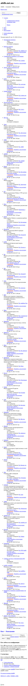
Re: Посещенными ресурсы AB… (15, 453)
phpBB (12, 669)
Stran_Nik (9, 87)
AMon (5, 501)
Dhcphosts (6, 229)
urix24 (8, 237)
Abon (5, 124)
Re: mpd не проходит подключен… (15, 584)
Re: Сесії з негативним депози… (15, 110)
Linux (5, 78)
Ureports (6, 484)
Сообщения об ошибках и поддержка (13, 56)
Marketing (6, 321)
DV (5, 191)
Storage (5, 459)
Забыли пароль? (14, 636)
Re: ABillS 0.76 (23, 50)
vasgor (8, 539)
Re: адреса (21, 327)
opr (1, 659)
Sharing (6, 426)
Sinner (8, 162)
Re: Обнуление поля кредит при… (17, 72)
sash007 (9, 317)
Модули (6, 117)
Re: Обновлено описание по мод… (17, 509)
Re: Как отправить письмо (15, 338)
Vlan (5, 281)
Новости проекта (8, 46)
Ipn (4, 254)
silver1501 (9, 625)
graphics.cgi (7, 515)
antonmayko (10, 225)
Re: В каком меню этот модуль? (16, 393)
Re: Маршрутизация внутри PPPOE (15, 197)
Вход (2, 631)
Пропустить (4, 9)
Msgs (5, 345)
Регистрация (10, 631)
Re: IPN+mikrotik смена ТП (13, 262)
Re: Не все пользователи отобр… (15, 609)
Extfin (5, 241)
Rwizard (6, 529)
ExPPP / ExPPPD (8, 565)
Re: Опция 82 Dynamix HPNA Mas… (16, 235)
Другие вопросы (8, 102)
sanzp (8, 395)
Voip (5, 399)
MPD (5, 578)
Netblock (6, 440)
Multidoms (6, 357)
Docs (5, 204)
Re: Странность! (23, 315)
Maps (5, 310)
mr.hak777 (9, 525)
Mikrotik (6, 603)
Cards (5, 179)
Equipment (6, 543)
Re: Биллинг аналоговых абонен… (16, 406)
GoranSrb (9, 553)
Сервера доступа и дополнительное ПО (14, 558)
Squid (5, 447)
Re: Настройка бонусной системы (16, 172)
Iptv (5, 268)
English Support (8, 91)
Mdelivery (6, 332)
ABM (5, 140)
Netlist (5, 387)
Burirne (9, 408)
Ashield (6, 153)
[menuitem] (13, 20)
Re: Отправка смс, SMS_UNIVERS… (16, 478)
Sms (5, 472)
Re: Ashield (21, 160)
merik (8, 382)
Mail (5, 295)
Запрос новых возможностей (11, 67)
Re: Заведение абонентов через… (16, 185)
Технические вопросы (9, 39)
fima (8, 212)
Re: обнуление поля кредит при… (16, 133)
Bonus (5, 166)
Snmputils (6, 412)
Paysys (5, 373)
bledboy (9, 353)
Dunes (5, 216)
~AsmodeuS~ (10, 52)
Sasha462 (9, 436)
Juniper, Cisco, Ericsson (9, 615)
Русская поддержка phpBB (8, 673)
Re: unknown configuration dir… (16, 433)
